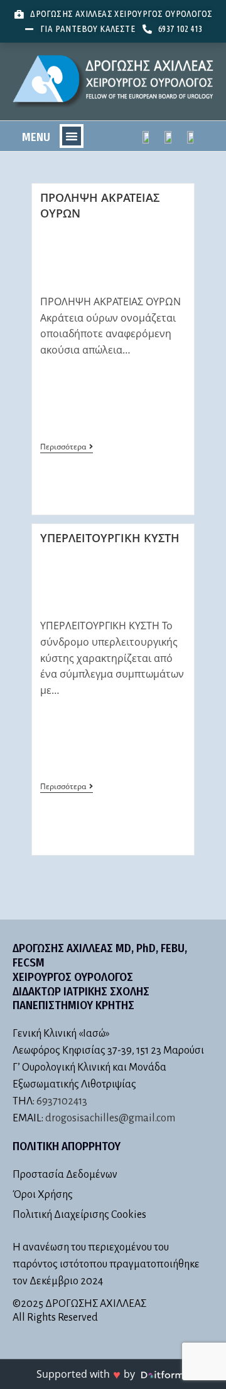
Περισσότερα (66, 447)
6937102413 (61, 1101)
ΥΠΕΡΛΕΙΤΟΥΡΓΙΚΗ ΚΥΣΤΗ (110, 537)
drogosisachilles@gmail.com (110, 1118)
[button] (71, 136)
